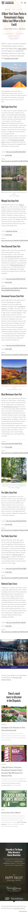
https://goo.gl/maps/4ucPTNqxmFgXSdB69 (16, 569)
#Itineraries (8, 33)
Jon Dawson (17, 487)
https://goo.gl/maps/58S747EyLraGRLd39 (16, 622)
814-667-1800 (8, 155)
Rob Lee (17, 196)
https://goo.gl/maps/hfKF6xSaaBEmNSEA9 (16, 521)
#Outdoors (20, 33)
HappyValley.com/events (19, 908)
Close (26, 903)
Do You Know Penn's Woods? (11, 812)
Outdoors (3, 724)
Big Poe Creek (17, 554)
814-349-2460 (8, 524)
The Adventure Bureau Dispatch (7, 2)
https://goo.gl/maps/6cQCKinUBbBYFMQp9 (11, 444)
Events (3, 809)
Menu (25, 2)
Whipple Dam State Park (11, 231)
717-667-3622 (8, 572)
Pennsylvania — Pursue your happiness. (14, 889)
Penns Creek (5, 557)
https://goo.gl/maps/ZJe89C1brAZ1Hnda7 (15, 279)
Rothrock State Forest (17, 265)
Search (22, 2)
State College (22, 48)
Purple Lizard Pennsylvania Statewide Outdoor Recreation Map (14, 783)
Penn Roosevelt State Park (12, 256)
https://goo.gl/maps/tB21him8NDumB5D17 (16, 152)
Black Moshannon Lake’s (11, 406)
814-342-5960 (8, 447)
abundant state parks (11, 58)
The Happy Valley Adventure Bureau (14, 878)
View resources (22, 911)
